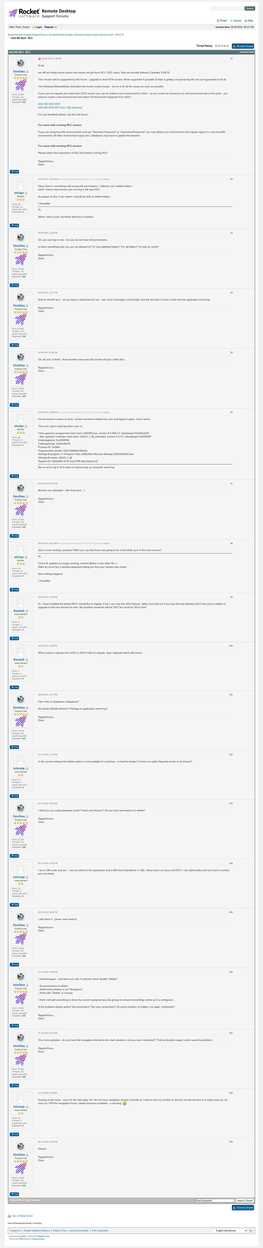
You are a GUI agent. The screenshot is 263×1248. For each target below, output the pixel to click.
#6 (231, 412)
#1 (231, 58)
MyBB (22, 1236)
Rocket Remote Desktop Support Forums (28, 35)
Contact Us (15, 1230)
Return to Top (59, 1230)
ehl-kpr (19, 192)
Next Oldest (17, 1200)
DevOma (19, 71)
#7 (231, 483)
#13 (231, 803)
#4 (231, 293)
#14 (231, 863)
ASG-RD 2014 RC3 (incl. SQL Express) (60, 107)
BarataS (19, 610)
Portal (223, 20)
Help (250, 20)
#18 (231, 1093)
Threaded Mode (247, 52)
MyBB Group (43, 1236)
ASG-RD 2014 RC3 (49, 103)
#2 (231, 179)
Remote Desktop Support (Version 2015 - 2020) (98, 35)
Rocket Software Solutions (37, 1230)
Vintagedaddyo (38, 1239)
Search (237, 20)
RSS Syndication (100, 1230)
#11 (231, 695)
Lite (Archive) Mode (79, 1230)
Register (49, 27)
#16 (231, 972)
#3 (231, 233)
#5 (231, 352)
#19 (231, 1142)
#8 (231, 543)
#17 (231, 1033)
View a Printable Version (22, 1216)
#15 (231, 912)
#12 (231, 754)
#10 (231, 646)
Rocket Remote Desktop (61, 35)
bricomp (19, 768)
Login (39, 27)
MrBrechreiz (24, 1239)
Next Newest (32, 1200)
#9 (231, 597)
